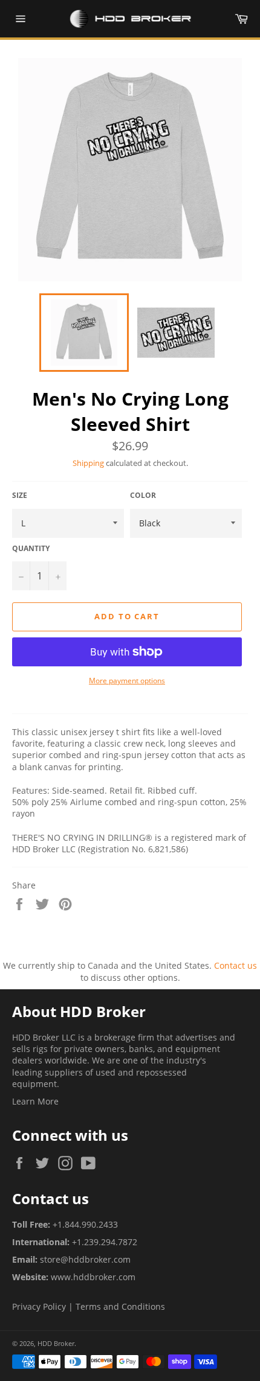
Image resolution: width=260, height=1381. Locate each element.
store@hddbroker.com (85, 1259)
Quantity (31, 548)
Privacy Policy (39, 1306)
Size (19, 495)
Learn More (35, 1101)
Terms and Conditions (120, 1306)
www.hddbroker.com (93, 1277)
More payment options (127, 681)
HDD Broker (55, 1343)
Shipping (88, 463)
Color (143, 495)
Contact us (235, 965)
